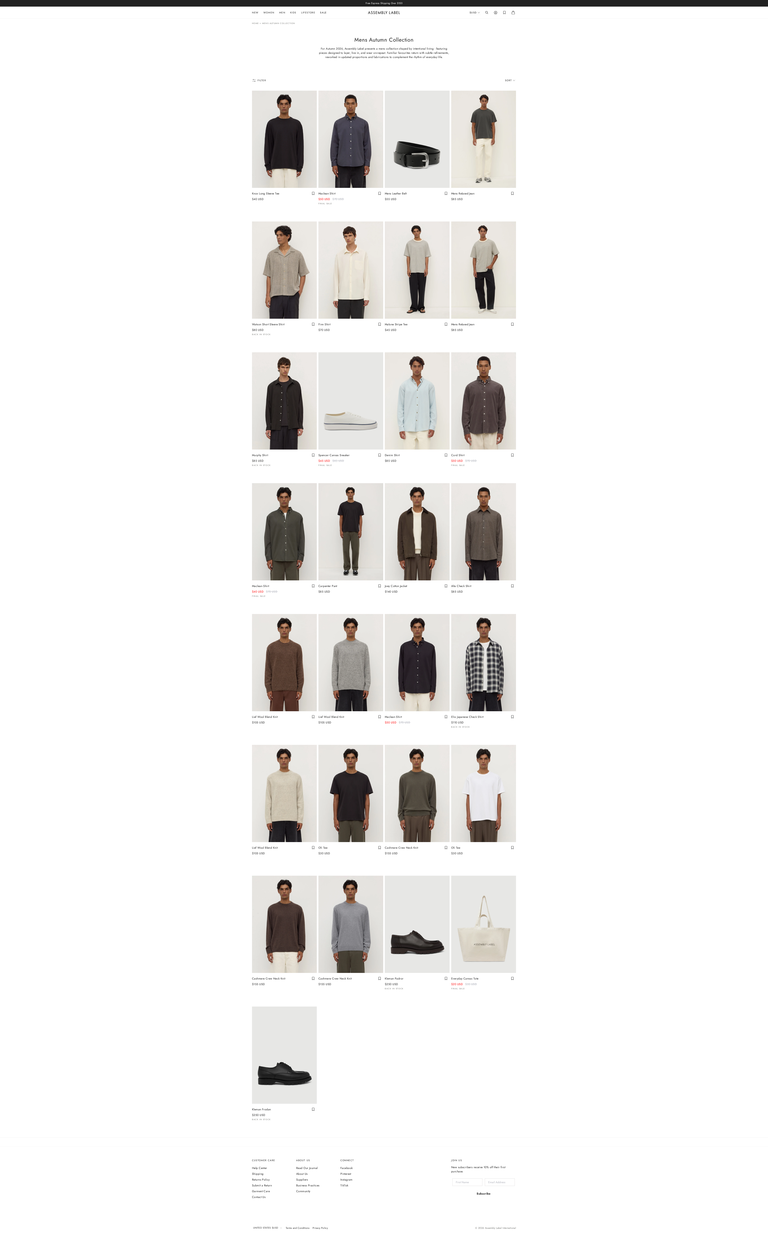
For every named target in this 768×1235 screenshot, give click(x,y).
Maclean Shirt (326, 193)
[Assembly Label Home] (384, 12)
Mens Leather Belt (396, 193)
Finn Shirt (324, 324)
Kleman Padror (394, 979)
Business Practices (308, 1185)
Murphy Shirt (260, 455)
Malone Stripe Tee (396, 324)
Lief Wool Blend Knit (265, 717)
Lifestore (308, 12)
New (255, 12)
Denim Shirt (392, 455)
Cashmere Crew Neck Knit (401, 848)
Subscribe (484, 1194)
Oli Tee (322, 848)
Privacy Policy (320, 1228)
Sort (508, 80)
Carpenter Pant (327, 586)
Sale (323, 12)
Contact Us (259, 1197)
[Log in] (495, 12)
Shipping (257, 1174)
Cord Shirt (457, 455)
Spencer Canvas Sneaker (334, 455)
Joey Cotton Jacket (396, 586)
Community (303, 1191)
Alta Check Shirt (461, 586)
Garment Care (261, 1191)
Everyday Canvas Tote (464, 979)
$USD (473, 12)
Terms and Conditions (297, 1228)
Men (282, 12)
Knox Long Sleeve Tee (265, 193)
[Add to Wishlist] (313, 193)
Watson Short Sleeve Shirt (268, 324)
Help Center (259, 1168)
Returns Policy (261, 1180)
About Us (302, 1174)
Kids (293, 12)
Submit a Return (262, 1185)
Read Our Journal (307, 1168)
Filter (262, 80)
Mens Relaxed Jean (462, 193)
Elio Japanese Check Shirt (467, 717)
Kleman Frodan (261, 1109)
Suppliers (302, 1180)
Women (268, 12)
